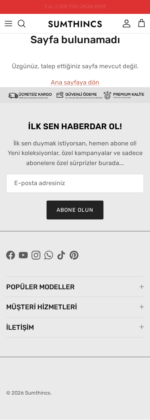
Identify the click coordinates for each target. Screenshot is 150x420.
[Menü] (8, 23)
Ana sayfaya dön (75, 82)
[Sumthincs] (75, 23)
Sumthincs (37, 393)
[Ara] (25, 23)
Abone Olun (75, 210)
